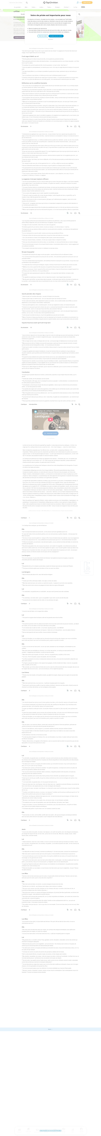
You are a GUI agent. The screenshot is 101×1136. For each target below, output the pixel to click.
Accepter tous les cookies (56, 35)
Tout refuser (50, 39)
